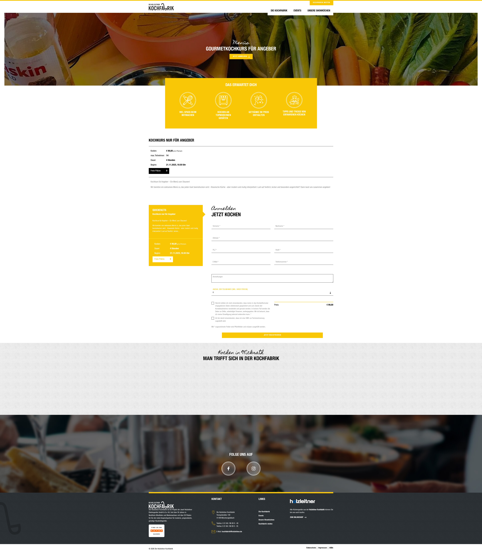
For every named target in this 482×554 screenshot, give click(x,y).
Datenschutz (311, 548)
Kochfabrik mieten (321, 3)
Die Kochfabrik (279, 11)
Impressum (322, 548)
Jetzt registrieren (272, 335)
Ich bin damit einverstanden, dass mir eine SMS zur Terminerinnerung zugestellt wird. (239, 319)
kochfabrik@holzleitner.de (232, 532)
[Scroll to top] (241, 490)
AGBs (331, 548)
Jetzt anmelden (240, 56)
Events (297, 11)
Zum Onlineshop (296, 517)
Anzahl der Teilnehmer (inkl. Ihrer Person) (230, 289)
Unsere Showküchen (319, 11)
